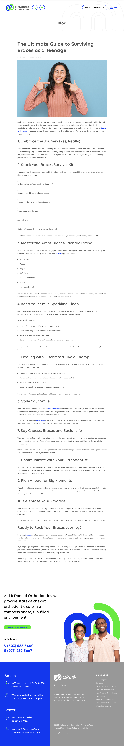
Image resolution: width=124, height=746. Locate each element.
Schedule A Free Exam (17, 627)
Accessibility (83, 728)
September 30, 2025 (35, 57)
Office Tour (100, 696)
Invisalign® (40, 420)
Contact (99, 683)
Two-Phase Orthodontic (106, 703)
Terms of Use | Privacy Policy (65, 728)
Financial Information (105, 690)
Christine (22, 57)
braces (59, 253)
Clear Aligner (101, 680)
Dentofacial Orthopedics (106, 686)
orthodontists (54, 409)
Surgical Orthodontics (105, 699)
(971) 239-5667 (19, 650)
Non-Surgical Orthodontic (106, 693)
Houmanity (63, 733)
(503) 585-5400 (20, 646)
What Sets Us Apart (104, 706)
